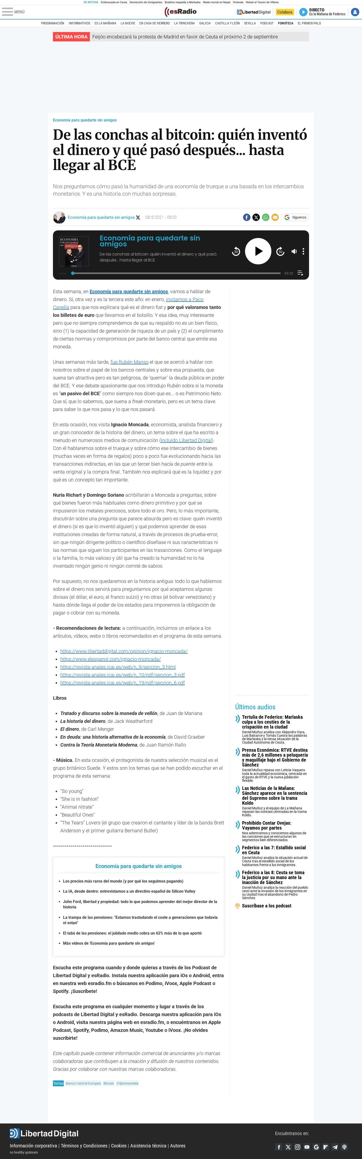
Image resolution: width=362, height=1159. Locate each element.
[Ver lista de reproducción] (300, 273)
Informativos (79, 23)
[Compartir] (246, 217)
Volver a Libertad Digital (253, 12)
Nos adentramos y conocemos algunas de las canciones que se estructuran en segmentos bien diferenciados (274, 831)
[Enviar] (265, 217)
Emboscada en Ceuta (114, 2)
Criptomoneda (127, 1083)
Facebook (278, 1147)
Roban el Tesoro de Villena (262, 2)
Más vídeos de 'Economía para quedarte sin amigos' (109, 943)
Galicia (205, 23)
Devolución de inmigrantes (146, 2)
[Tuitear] (256, 217)
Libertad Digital (142, 1133)
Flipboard (325, 1147)
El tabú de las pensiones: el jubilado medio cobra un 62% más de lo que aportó (132, 933)
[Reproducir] (258, 251)
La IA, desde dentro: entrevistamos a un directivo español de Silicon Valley (129, 891)
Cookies (119, 1146)
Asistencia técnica (148, 1146)
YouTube (307, 1147)
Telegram (335, 1147)
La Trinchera (184, 23)
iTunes (344, 1147)
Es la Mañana (105, 23)
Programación (52, 23)
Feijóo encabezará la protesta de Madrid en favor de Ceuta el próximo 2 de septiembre (185, 37)
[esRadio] (180, 12)
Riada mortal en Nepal (216, 2)
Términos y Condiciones (84, 1146)
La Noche (128, 23)
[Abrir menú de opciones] (303, 251)
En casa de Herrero (154, 23)
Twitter (288, 1147)
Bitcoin (108, 1083)
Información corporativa (33, 1146)
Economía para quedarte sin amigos (85, 120)
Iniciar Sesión (355, 12)
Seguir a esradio (138, 217)
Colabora (284, 12)
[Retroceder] (236, 251)
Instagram (297, 1147)
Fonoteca (285, 23)
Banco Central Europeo (83, 1083)
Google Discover (316, 1147)
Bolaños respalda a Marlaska (182, 2)
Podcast (267, 23)
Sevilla (250, 23)
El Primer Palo (309, 23)
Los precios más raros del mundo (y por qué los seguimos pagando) (123, 881)
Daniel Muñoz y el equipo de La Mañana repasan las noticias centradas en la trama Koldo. (274, 801)
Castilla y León (227, 23)
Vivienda (238, 2)
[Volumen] (294, 251)
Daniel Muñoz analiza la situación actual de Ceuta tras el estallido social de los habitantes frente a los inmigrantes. (275, 856)
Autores (177, 1146)
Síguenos (299, 217)
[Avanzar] (280, 251)
